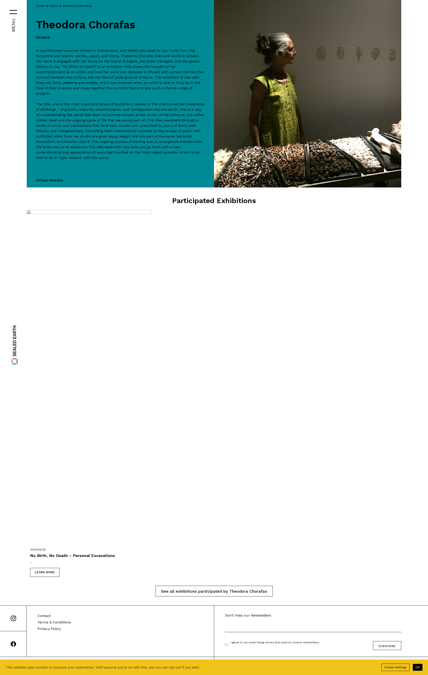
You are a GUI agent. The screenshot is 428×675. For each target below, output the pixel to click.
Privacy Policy (49, 629)
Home (40, 6)
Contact (44, 616)
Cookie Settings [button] (395, 667)
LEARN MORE (45, 572)
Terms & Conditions (54, 622)
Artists (53, 6)
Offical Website (49, 180)
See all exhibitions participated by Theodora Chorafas (214, 591)
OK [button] (418, 667)
